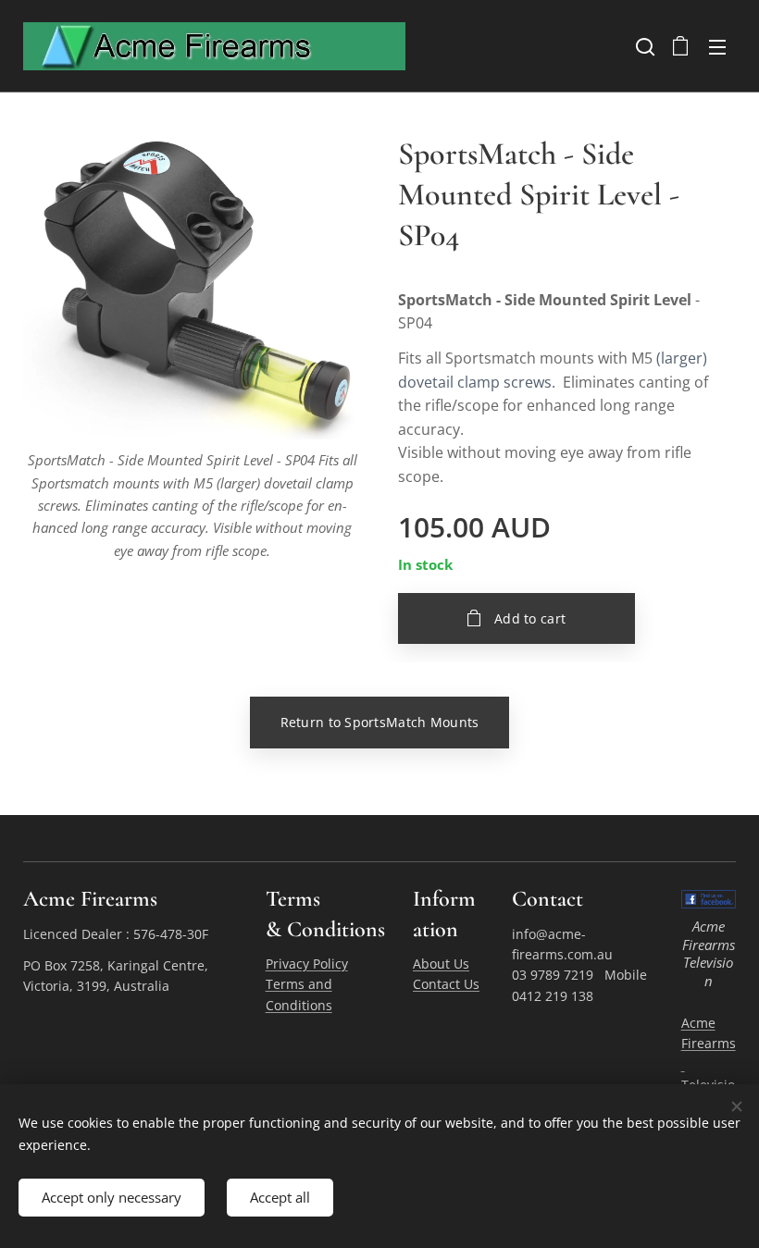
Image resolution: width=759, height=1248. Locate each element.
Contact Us (446, 984)
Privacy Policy (307, 963)
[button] (643, 46)
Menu (717, 46)
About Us (441, 963)
